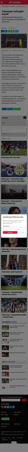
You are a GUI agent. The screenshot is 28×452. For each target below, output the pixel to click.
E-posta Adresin (6, 226)
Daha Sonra (21, 232)
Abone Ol (10, 232)
